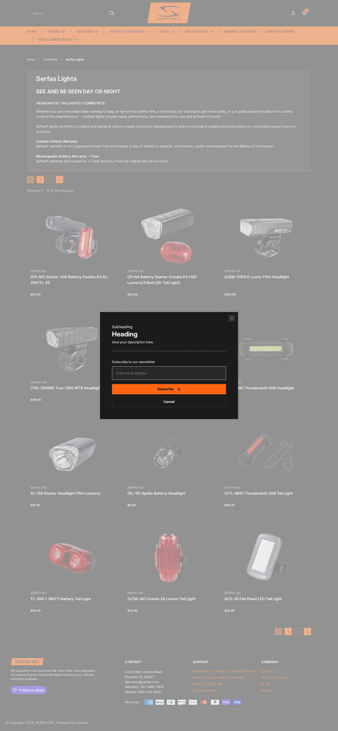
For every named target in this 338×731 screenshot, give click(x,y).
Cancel (169, 402)
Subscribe (166, 389)
